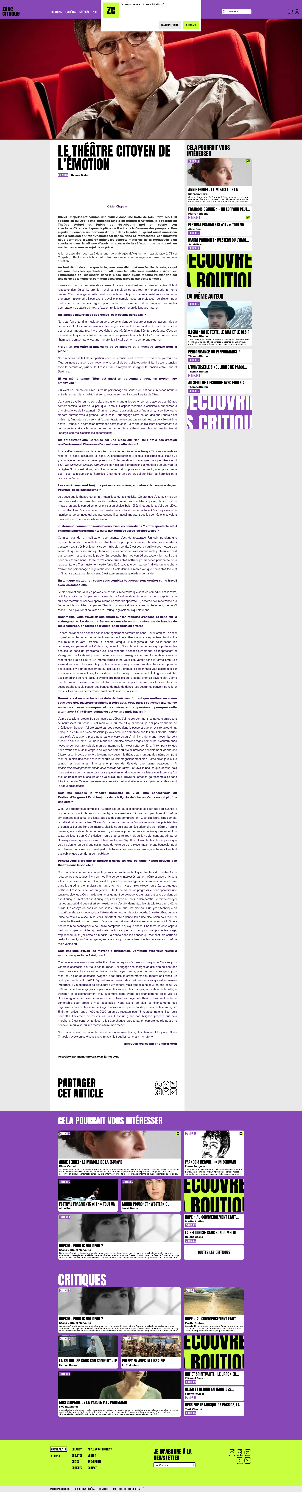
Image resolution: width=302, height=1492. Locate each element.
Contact (92, 1468)
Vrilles (92, 1455)
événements (94, 1462)
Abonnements (58, 1449)
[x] (248, 1453)
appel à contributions (100, 1449)
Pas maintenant (169, 25)
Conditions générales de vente (91, 1489)
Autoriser (191, 25)
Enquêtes (77, 1455)
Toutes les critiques (214, 1252)
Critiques (77, 1468)
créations (77, 1449)
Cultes (75, 1462)
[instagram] (232, 1453)
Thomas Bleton (80, 175)
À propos (55, 1456)
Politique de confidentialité (128, 1489)
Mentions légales (60, 1489)
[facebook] (240, 1453)
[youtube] (240, 1460)
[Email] (248, 1460)
